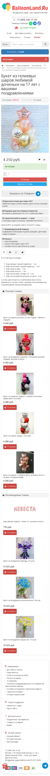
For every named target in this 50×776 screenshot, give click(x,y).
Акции (9, 725)
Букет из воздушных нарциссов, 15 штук (19, 640)
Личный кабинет (13, 736)
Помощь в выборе (20, 23)
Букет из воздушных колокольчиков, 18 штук (21, 600)
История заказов (14, 739)
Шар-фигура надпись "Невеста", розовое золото (23, 521)
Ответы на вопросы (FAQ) (17, 675)
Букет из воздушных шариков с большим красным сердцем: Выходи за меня (23, 358)
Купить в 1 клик (25, 184)
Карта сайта (12, 708)
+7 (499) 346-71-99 (27, 19)
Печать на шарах (14, 678)
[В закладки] (39, 160)
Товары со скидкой (15, 722)
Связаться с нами (14, 705)
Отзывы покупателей (15, 694)
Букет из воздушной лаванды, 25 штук (19, 561)
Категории (8, 59)
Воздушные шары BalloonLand (17, 760)
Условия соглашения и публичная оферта (24, 689)
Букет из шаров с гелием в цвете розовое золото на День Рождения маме (24, 476)
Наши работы (12, 672)
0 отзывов (37, 100)
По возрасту (36, 65)
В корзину (25, 179)
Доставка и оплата (15, 670)
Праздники (10, 65)
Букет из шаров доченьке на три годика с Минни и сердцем (24, 318)
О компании (12, 681)
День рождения (23, 65)
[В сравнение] (44, 160)
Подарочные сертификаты (18, 719)
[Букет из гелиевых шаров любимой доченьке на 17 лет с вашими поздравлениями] (25, 129)
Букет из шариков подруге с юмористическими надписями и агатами (22, 397)
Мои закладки (12, 742)
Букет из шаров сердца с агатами (17, 436)
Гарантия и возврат (15, 692)
